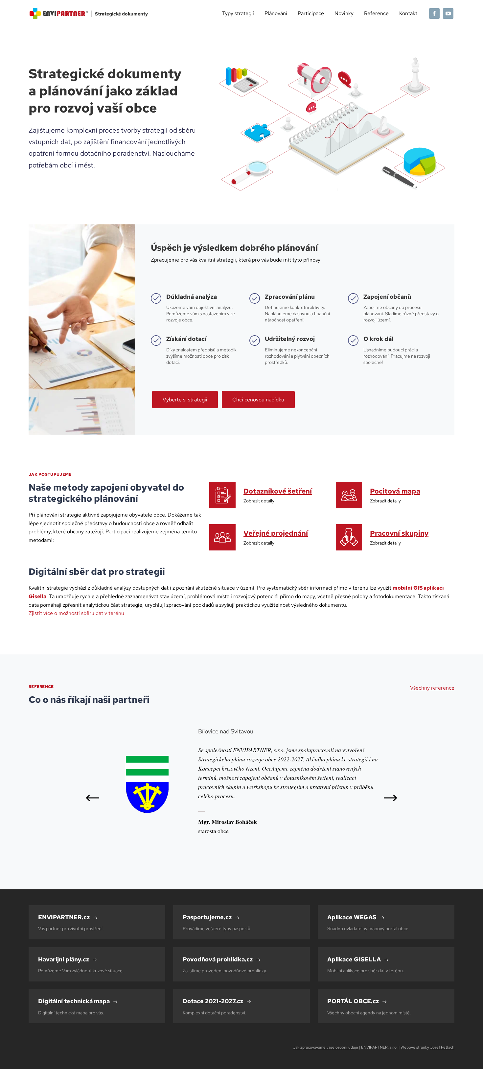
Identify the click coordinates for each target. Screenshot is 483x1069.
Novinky (344, 13)
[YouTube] (448, 13)
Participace (311, 13)
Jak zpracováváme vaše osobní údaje (325, 1047)
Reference (376, 13)
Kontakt (408, 13)
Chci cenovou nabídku (258, 399)
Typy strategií (238, 13)
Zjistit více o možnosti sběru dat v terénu (76, 613)
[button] (92, 798)
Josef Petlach (442, 1047)
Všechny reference (432, 687)
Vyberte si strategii (185, 399)
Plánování (275, 13)
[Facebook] (434, 13)
